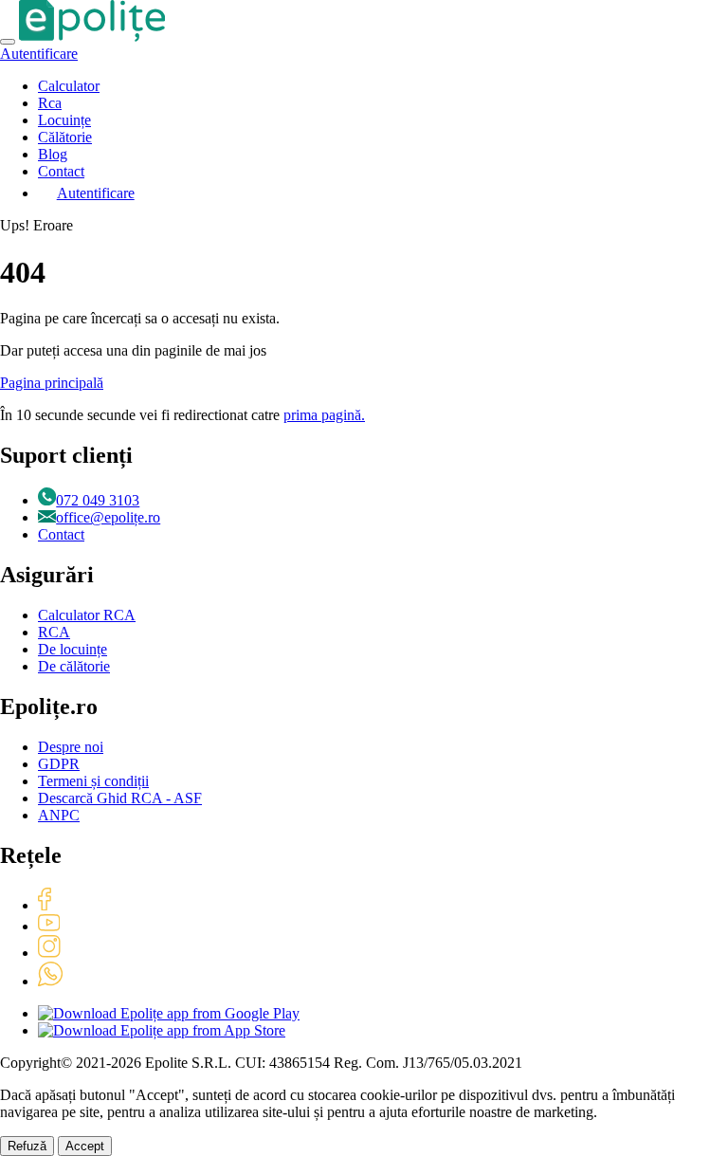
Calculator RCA (87, 615)
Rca (50, 103)
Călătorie (65, 137)
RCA (54, 632)
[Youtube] (49, 926)
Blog (52, 154)
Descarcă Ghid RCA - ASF (120, 798)
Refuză (27, 1146)
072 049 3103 (97, 500)
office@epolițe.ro (108, 517)
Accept (84, 1146)
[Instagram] (49, 953)
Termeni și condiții (93, 781)
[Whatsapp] (50, 981)
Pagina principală (51, 383)
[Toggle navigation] (7, 42)
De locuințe (72, 649)
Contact (61, 171)
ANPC (59, 815)
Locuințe (64, 120)
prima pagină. (324, 415)
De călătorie (74, 666)
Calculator (69, 86)
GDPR (59, 764)
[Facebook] (44, 905)
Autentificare (39, 54)
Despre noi (70, 747)
